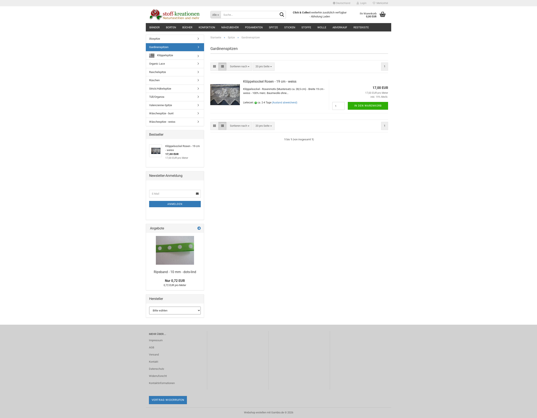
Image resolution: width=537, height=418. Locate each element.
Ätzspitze (154, 38)
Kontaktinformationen (162, 383)
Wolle (321, 27)
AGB (151, 347)
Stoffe (306, 27)
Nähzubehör (230, 27)
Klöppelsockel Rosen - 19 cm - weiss (269, 81)
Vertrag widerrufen (168, 399)
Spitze (273, 27)
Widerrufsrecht (158, 376)
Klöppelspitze (164, 55)
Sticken (289, 27)
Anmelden (174, 204)
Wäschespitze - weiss (162, 121)
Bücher (187, 27)
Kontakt (153, 361)
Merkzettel (381, 3)
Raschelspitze (157, 72)
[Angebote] (199, 228)
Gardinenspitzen (158, 47)
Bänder (154, 27)
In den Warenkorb (368, 105)
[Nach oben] (525, 412)
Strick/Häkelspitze (160, 88)
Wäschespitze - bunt (161, 113)
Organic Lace (157, 63)
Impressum (156, 340)
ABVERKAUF (339, 27)
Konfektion (207, 27)
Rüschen (154, 80)
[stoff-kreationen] (176, 14)
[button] (341, 3)
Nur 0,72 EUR (175, 281)
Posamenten (254, 27)
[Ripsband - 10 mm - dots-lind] (175, 250)
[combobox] (239, 67)
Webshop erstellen (255, 412)
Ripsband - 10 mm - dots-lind (175, 272)
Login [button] (362, 3)
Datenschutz (156, 368)
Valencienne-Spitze (160, 105)
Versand (154, 354)
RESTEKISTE (361, 27)
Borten (171, 27)
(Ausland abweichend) (284, 102)
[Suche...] (282, 15)
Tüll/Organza (156, 96)
